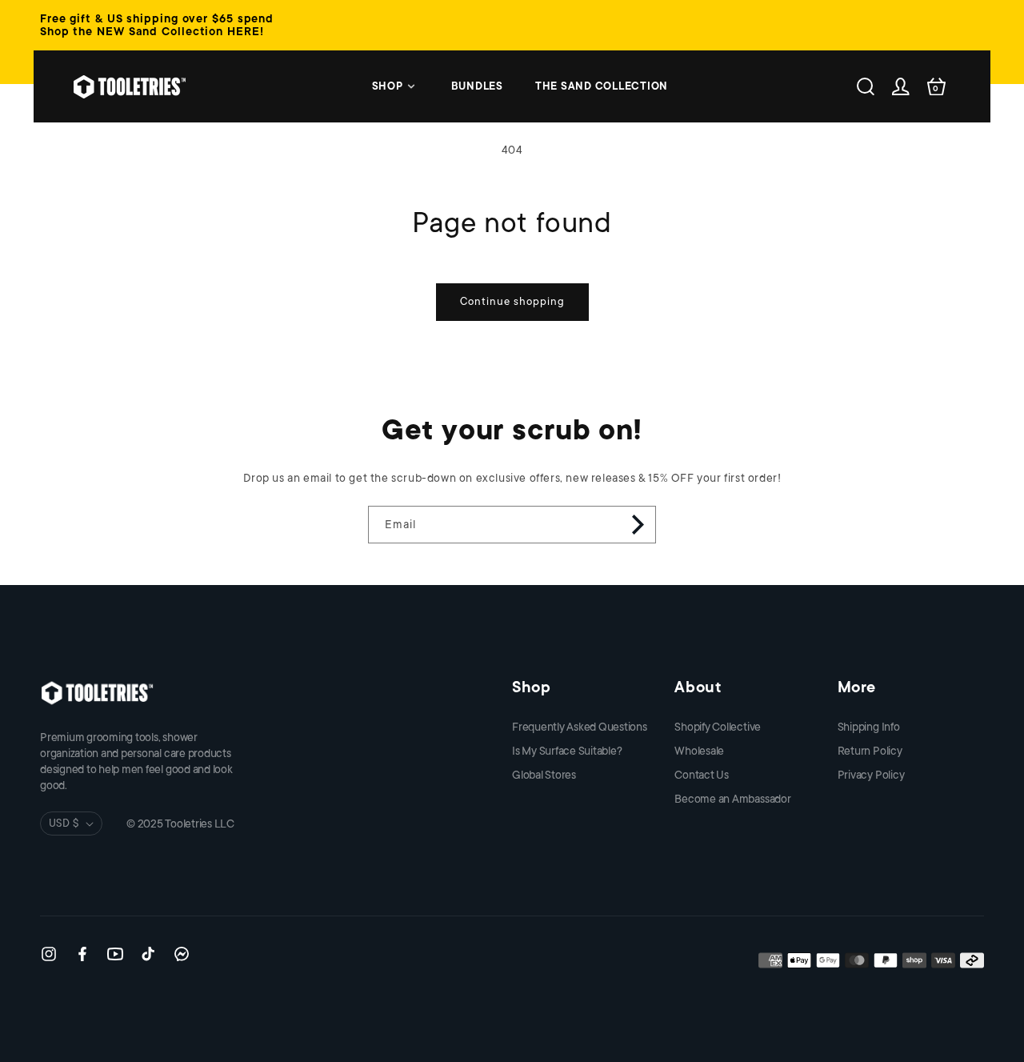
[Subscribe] (637, 524)
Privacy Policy (871, 774)
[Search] (865, 86)
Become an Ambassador (732, 798)
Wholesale (699, 750)
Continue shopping (512, 301)
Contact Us (701, 774)
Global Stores (544, 774)
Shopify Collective (717, 726)
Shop (387, 86)
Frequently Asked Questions (579, 726)
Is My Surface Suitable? (567, 750)
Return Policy (870, 750)
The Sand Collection (601, 86)
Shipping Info (869, 726)
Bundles (477, 86)
